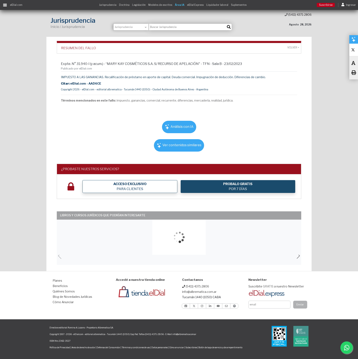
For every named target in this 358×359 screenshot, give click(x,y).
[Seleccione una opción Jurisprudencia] (131, 27)
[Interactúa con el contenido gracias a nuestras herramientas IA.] (353, 39)
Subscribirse (191, 347)
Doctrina (124, 4)
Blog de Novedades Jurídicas (72, 296)
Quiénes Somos (64, 291)
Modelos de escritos (160, 4)
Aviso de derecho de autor (83, 347)
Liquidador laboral (217, 4)
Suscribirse (326, 4)
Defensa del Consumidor (108, 347)
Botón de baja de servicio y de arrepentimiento (220, 347)
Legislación (139, 4)
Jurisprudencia (107, 4)
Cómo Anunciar (63, 302)
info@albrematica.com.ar (199, 291)
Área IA (179, 4)
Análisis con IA (182, 127)
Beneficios (60, 286)
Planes (57, 280)
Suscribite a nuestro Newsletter (276, 286)
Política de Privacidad (60, 347)
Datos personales (159, 347)
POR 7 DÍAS (238, 186)
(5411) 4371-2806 (300, 14)
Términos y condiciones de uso (136, 347)
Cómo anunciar (176, 347)
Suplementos (239, 4)
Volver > (293, 47)
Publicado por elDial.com (76, 68)
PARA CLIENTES (129, 186)
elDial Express (195, 4)
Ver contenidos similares (181, 145)
